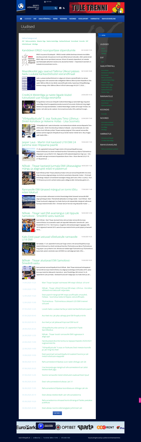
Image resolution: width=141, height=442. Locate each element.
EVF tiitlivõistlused (107, 125)
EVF (35, 19)
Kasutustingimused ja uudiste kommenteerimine (104, 438)
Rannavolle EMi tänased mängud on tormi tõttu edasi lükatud (49, 191)
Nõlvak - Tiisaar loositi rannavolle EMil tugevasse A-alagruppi (63, 335)
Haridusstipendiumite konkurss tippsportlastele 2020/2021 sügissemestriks (67, 342)
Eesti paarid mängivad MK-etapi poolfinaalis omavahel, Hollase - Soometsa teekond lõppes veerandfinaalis (64, 295)
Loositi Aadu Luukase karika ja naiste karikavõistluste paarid (67, 309)
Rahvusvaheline (109, 19)
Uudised (28, 19)
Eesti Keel (49, 1)
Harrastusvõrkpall (107, 138)
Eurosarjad (104, 75)
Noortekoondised (107, 122)
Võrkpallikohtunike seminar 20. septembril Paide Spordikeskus (62, 328)
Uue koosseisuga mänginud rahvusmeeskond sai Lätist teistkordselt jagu (65, 368)
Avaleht (23, 29)
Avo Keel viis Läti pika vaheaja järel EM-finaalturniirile (64, 315)
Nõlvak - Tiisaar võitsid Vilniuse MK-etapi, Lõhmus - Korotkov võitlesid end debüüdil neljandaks (67, 289)
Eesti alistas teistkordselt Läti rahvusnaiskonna (61, 394)
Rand (55, 19)
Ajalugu (103, 53)
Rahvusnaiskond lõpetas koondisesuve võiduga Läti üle (65, 388)
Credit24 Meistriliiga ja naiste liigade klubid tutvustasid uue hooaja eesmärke (46, 96)
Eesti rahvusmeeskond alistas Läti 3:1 (58, 381)
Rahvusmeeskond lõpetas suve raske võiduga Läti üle (64, 361)
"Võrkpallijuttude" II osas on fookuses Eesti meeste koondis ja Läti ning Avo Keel (66, 348)
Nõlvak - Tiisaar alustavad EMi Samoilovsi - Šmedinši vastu (46, 262)
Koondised (74, 41)
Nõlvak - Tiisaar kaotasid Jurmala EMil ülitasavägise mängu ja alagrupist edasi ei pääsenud (51, 167)
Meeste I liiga (41, 41)
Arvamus (104, 51)
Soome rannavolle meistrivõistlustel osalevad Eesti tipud (65, 375)
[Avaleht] (21, 18)
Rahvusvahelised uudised (109, 149)
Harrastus (95, 19)
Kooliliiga (104, 127)
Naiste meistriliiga (52, 41)
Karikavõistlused (64, 41)
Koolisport (83, 19)
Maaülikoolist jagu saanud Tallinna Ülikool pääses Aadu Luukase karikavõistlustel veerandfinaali (50, 72)
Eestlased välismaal (107, 73)
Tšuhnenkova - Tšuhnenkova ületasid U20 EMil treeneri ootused (65, 302)
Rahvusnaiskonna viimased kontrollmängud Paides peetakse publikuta (67, 401)
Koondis (63, 19)
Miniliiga (35, 44)
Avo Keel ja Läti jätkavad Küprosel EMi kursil (60, 322)
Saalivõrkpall (45, 19)
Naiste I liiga (105, 92)
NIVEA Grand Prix (107, 101)
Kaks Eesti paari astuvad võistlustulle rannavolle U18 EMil (49, 238)
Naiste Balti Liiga (106, 87)
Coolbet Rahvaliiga (107, 140)
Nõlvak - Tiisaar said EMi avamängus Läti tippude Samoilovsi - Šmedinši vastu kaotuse (50, 214)
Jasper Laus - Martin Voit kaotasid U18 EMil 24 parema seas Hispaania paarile (49, 143)
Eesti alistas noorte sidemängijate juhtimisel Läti (62, 408)
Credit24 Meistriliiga (107, 80)
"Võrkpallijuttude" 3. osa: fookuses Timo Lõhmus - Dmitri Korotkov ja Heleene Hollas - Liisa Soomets (51, 120)
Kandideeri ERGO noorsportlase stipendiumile (49, 50)
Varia (103, 49)
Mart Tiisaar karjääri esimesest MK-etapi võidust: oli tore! (66, 282)
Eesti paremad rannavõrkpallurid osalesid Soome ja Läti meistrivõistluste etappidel (65, 355)
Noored (72, 19)
